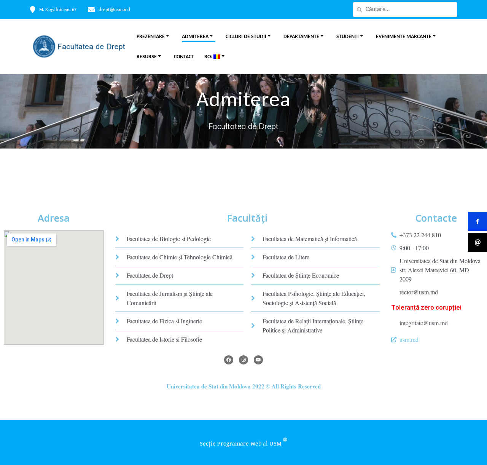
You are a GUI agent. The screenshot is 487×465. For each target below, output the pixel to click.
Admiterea (195, 37)
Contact (184, 57)
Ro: (208, 57)
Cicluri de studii (246, 37)
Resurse (147, 57)
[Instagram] (243, 359)
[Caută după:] (405, 9)
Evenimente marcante (403, 37)
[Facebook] (228, 359)
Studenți (347, 37)
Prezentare (151, 37)
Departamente (301, 37)
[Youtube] (258, 359)
